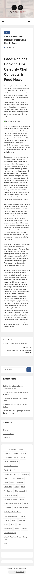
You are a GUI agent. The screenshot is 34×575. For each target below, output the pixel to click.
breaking (7, 453)
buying (23, 453)
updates (24, 528)
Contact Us (6, 437)
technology (8, 528)
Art (5, 449)
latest (16, 487)
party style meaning (10, 516)
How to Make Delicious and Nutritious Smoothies (19, 352)
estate (23, 457)
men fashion (8, 491)
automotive (12, 449)
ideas (6, 483)
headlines (25, 474)
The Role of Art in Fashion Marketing (15, 343)
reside (14, 520)
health (6, 478)
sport (6, 524)
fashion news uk (9, 470)
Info (7, 33)
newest (22, 499)
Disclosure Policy (8, 434)
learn (23, 487)
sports (12, 524)
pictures (22, 516)
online (26, 503)
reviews (22, 520)
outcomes (7, 508)
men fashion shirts (10, 495)
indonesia (20, 483)
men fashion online (21, 491)
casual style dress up (11, 457)
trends (16, 528)
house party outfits (17, 478)
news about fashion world (12, 503)
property (7, 520)
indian (12, 483)
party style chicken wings (12, 512)
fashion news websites (11, 474)
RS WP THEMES (20, 572)
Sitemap (6, 430)
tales (19, 524)
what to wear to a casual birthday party (15, 538)
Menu (4, 22)
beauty (21, 449)
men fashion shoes (10, 499)
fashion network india (11, 462)
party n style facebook (21, 508)
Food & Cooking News (21, 140)
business (15, 453)
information (8, 487)
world (6, 543)
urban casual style (10, 533)
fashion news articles (11, 466)
